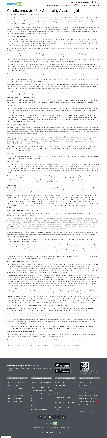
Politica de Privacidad (54, 345)
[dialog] (6, 437)
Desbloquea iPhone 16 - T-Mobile (64, 398)
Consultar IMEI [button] (93, 5)
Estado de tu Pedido (82, 2)
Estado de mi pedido (85, 382)
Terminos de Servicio (69, 345)
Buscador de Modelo (61, 382)
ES (97, 2)
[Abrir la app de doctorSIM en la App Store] (63, 365)
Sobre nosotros (83, 408)
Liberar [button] (84, 5)
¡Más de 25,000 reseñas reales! (88, 411)
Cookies (60, 432)
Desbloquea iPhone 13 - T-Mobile (64, 393)
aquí (42, 14)
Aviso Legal (53, 432)
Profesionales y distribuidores (87, 398)
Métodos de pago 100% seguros (88, 395)
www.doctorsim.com (34, 39)
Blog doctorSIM (83, 405)
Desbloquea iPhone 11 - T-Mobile (64, 408)
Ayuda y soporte (83, 385)
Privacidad (45, 432)
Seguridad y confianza (85, 392)
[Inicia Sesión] (92, 2)
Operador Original (60, 389)
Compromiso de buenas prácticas (88, 389)
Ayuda (71, 2)
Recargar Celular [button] (52, 5)
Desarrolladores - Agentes (88, 401)
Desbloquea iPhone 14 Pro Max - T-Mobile (64, 403)
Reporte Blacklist (60, 385)
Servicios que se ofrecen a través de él (68, 41)
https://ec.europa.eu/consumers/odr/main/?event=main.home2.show (28, 342)
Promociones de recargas (15, 382)
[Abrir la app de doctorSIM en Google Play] (63, 371)
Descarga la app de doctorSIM (22, 365)
